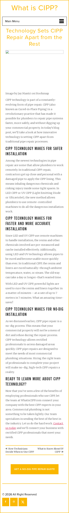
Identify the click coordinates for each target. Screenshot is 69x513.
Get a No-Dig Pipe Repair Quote (34, 469)
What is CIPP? (34, 7)
